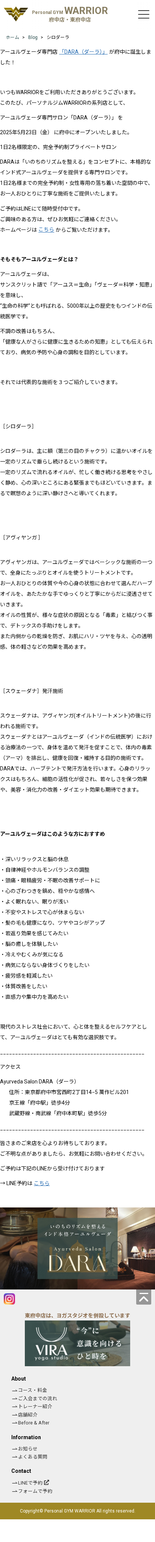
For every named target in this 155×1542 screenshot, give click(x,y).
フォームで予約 (35, 1491)
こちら (46, 230)
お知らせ (28, 1449)
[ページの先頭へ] (143, 1297)
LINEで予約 (30, 1483)
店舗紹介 (28, 1415)
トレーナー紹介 (35, 1406)
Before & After (33, 1423)
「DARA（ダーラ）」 (83, 52)
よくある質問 (32, 1457)
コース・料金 (32, 1390)
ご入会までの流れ (37, 1398)
